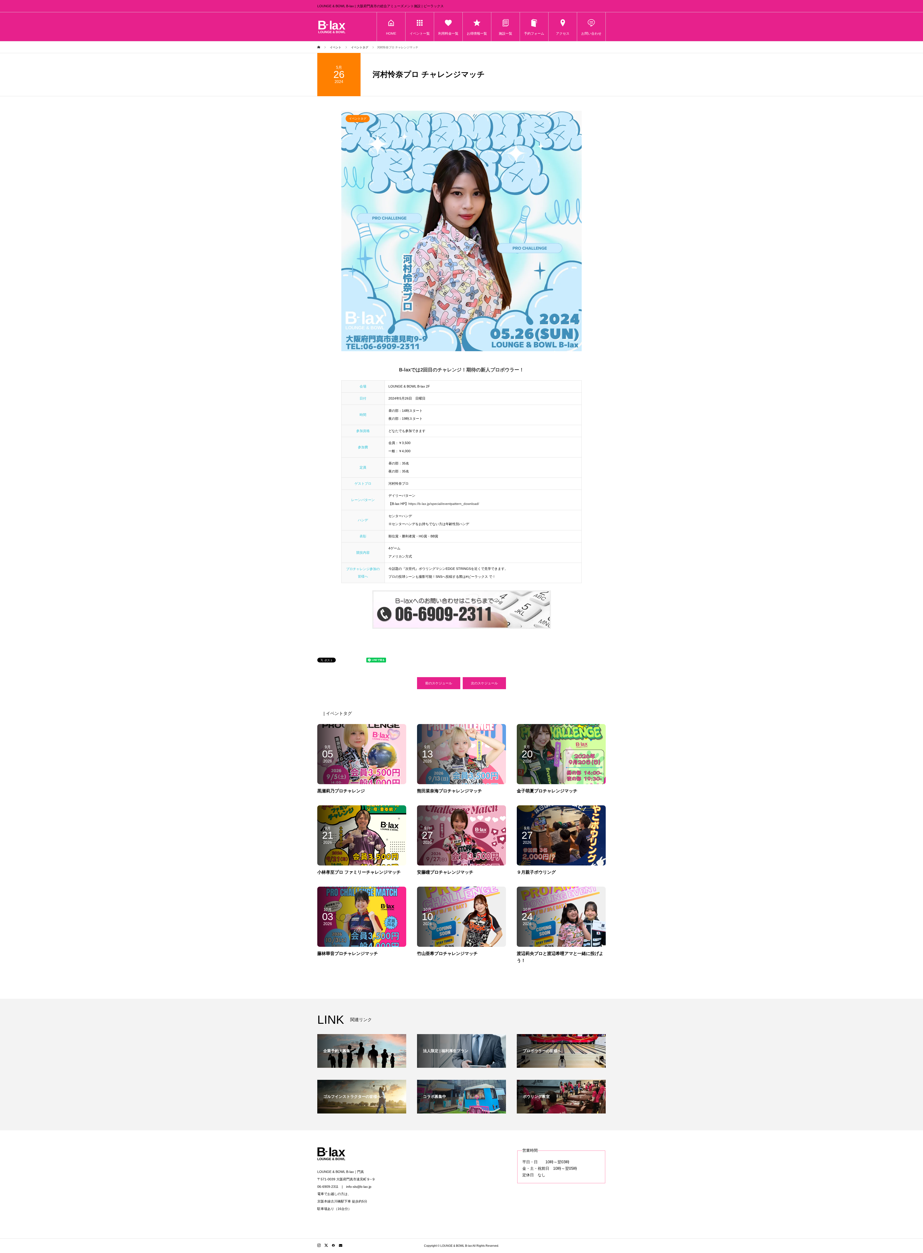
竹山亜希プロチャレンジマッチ (447, 953)
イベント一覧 (420, 33)
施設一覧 (505, 33)
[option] (461, 231)
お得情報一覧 (477, 33)
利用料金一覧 (448, 33)
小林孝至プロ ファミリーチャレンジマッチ (359, 872)
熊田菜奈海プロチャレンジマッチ (449, 791)
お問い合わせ (591, 33)
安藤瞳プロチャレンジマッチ (445, 872)
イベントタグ (357, 118)
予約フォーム (534, 33)
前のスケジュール (438, 683)
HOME (391, 33)
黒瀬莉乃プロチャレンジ (341, 791)
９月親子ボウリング (536, 872)
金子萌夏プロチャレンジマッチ (547, 791)
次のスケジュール (484, 683)
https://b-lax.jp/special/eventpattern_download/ (443, 504)
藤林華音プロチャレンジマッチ (347, 953)
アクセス (562, 33)
